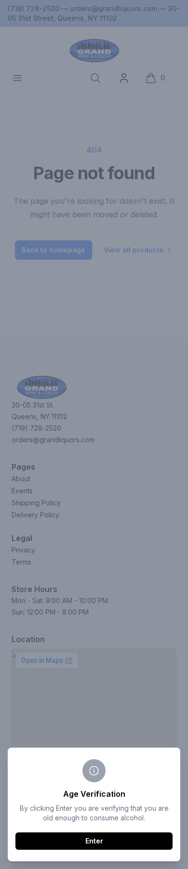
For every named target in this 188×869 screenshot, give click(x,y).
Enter (94, 841)
